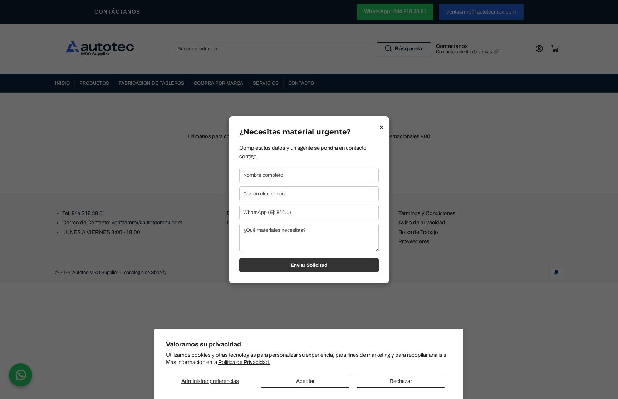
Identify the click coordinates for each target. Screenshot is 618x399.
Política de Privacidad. (244, 362)
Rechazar (400, 381)
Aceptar (305, 381)
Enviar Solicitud (309, 265)
